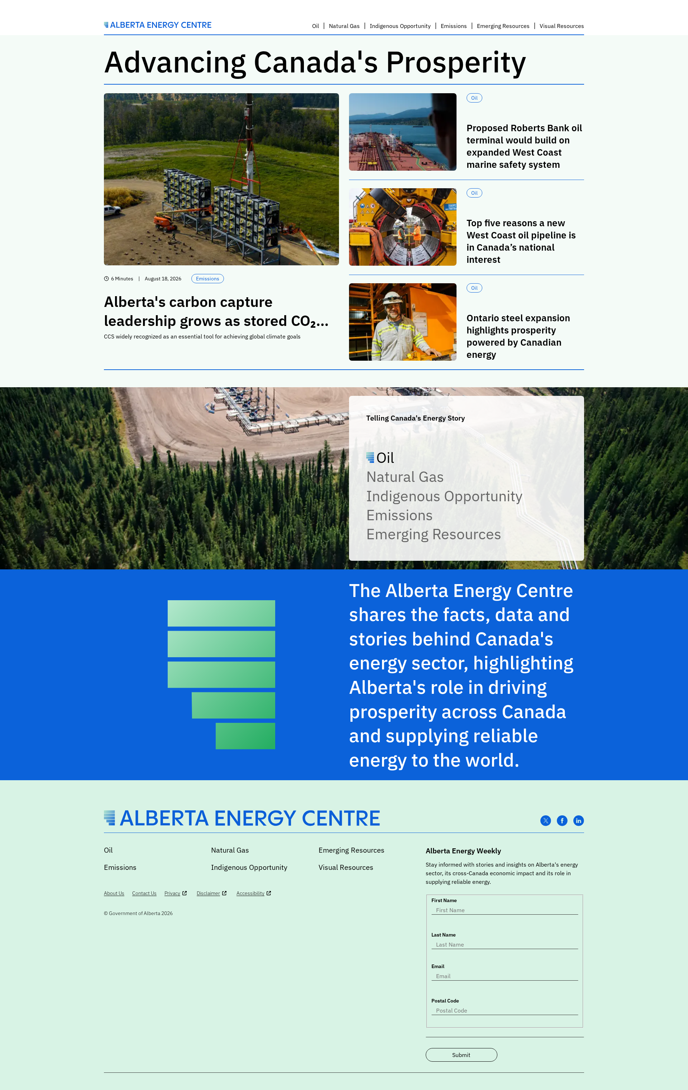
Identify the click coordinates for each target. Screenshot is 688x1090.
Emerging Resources (433, 533)
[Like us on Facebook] (562, 820)
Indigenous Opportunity (444, 495)
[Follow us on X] (545, 820)
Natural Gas (405, 476)
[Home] (157, 26)
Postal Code (445, 1001)
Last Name (443, 935)
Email (437, 966)
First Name (444, 900)
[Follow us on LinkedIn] (578, 820)
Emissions (399, 514)
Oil (385, 457)
